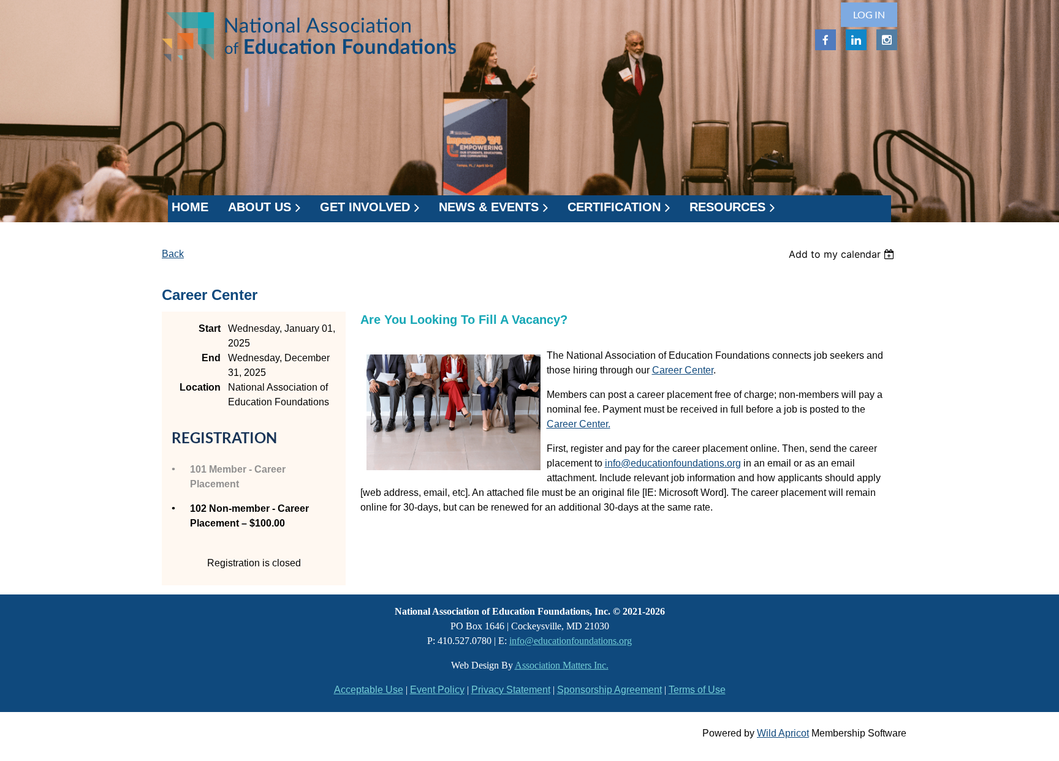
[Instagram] (886, 39)
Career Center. (578, 424)
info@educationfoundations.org (673, 463)
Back (173, 254)
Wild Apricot (783, 733)
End (211, 358)
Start (210, 328)
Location (200, 387)
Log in (869, 14)
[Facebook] (825, 39)
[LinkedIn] (856, 39)
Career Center (682, 370)
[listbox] (843, 254)
